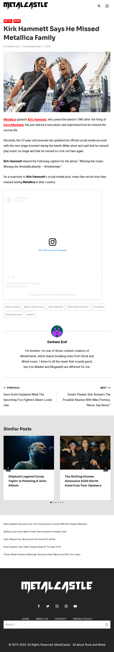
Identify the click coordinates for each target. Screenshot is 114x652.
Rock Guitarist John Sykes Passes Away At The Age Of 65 (32, 547)
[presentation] (29, 453)
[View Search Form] (99, 6)
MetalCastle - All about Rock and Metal (79, 645)
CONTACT (60, 618)
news (30, 314)
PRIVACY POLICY (82, 618)
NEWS (17, 21)
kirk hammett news (77, 307)
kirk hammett (55, 307)
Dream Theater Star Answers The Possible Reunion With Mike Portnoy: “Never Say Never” (86, 396)
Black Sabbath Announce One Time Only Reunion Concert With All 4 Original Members (45, 524)
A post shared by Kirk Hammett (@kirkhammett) (52, 294)
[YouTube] (75, 606)
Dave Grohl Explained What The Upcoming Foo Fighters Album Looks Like (28, 396)
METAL (8, 21)
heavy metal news (34, 307)
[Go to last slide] (8, 468)
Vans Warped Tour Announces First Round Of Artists (30, 539)
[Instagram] (57, 606)
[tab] (51, 502)
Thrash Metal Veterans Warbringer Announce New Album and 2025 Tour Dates (42, 554)
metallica (98, 307)
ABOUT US (42, 618)
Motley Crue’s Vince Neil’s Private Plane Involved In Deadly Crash (35, 531)
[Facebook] (38, 606)
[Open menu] (106, 6)
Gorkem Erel (13, 46)
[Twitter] (48, 606)
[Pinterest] (66, 606)
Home (25, 618)
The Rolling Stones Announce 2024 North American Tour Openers (83, 481)
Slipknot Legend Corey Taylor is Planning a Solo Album (27, 481)
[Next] (105, 468)
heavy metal (12, 307)
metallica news (13, 314)
